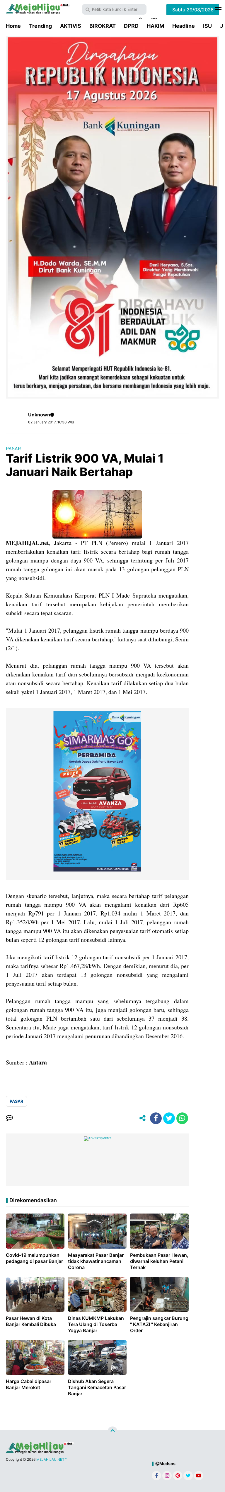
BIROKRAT (102, 26)
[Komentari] (9, 1118)
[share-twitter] (169, 1118)
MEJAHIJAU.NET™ (51, 1459)
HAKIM (155, 26)
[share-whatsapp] (182, 1118)
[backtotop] (112, 1431)
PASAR (13, 448)
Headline (183, 26)
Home (13, 26)
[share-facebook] (156, 1118)
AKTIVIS (70, 26)
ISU (207, 26)
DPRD (131, 26)
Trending (40, 26)
